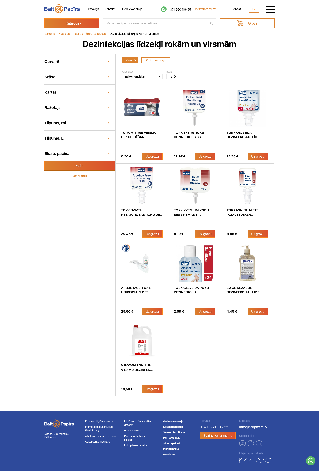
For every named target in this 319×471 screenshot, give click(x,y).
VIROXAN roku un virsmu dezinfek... (137, 367)
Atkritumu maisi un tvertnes (100, 436)
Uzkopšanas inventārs (97, 441)
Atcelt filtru (80, 176)
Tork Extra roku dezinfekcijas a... (189, 135)
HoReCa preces (132, 430)
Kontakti (110, 9)
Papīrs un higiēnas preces (99, 421)
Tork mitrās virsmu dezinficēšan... (139, 135)
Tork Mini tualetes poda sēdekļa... (243, 212)
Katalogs (93, 9)
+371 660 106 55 (179, 9)
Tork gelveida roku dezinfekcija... (191, 290)
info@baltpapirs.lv (253, 427)
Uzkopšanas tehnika (135, 445)
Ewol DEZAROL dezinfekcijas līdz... (244, 290)
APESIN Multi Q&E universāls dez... (136, 290)
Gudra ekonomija (131, 9)
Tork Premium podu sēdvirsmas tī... (191, 212)
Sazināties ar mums (218, 435)
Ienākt (237, 9)
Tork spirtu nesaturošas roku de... (142, 212)
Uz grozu (152, 156)
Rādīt (79, 166)
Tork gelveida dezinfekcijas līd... (243, 135)
